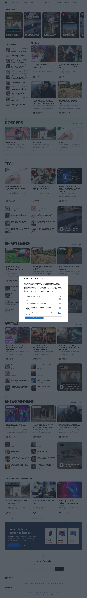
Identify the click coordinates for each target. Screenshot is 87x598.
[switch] (59, 299)
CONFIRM (34, 317)
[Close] (65, 279)
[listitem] (43, 296)
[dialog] (43, 299)
